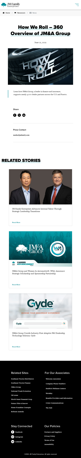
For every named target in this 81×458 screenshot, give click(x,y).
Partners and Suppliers (53, 432)
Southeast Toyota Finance (20, 383)
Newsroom (21, 13)
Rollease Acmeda (17, 411)
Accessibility (49, 444)
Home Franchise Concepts (21, 407)
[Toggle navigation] (77, 4)
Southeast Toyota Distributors (22, 379)
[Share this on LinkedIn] (24, 116)
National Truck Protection (21, 391)
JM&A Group (16, 387)
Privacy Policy (49, 436)
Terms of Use (49, 440)
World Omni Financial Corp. (21, 399)
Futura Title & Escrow (19, 403)
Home (8, 13)
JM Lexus (14, 395)
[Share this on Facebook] (15, 116)
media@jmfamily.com (21, 135)
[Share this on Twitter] (20, 116)
